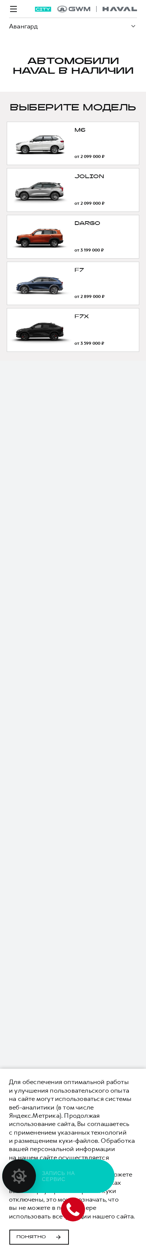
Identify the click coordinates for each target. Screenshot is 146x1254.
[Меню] (13, 8)
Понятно (31, 1237)
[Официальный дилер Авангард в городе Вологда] (97, 9)
